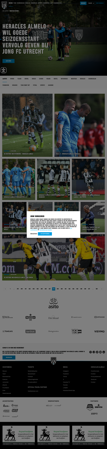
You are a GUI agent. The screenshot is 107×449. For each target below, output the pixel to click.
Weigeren (33, 233)
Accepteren (44, 233)
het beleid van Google (45, 229)
